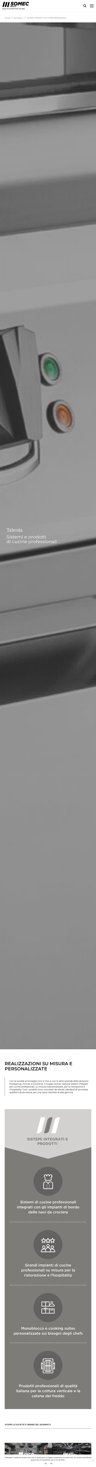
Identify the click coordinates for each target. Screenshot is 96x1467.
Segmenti (18, 18)
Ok (46, 1463)
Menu (92, 5)
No (51, 1463)
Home (7, 18)
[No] (93, 1461)
